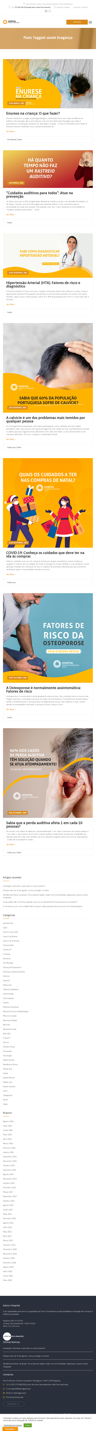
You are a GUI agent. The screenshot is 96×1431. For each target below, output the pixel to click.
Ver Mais (10, 131)
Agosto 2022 (8, 1205)
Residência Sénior (10, 1064)
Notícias (6, 1025)
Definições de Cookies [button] (13, 1425)
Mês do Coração (10, 1016)
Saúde (19, 140)
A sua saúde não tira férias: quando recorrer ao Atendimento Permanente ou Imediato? (40, 902)
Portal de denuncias (14, 1397)
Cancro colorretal (10, 932)
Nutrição (6, 1033)
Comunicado (8, 945)
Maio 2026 (7, 1134)
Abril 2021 (7, 1236)
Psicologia (7, 1055)
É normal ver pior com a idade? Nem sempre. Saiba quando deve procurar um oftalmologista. (42, 906)
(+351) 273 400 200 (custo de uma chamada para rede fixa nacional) (38, 1384)
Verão (5, 1100)
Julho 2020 (7, 1271)
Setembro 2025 (9, 1170)
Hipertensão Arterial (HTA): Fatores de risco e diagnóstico (43, 284)
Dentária (6, 958)
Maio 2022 (7, 1214)
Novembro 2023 (10, 1179)
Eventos (6, 980)
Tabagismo (7, 1095)
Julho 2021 (7, 1227)
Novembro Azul (9, 1029)
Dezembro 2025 (10, 1157)
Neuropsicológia (10, 1020)
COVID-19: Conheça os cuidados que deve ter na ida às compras (45, 554)
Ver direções (12, 1404)
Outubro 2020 (9, 1258)
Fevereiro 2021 (9, 1245)
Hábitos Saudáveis (11, 989)
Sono (5, 1091)
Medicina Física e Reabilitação (15, 1011)
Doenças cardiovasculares (14, 972)
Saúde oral (7, 1082)
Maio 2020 (7, 1280)
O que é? (6, 1038)
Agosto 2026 (8, 1121)
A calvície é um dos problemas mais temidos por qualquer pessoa (45, 419)
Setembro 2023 (9, 1187)
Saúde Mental (8, 1078)
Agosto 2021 (8, 1223)
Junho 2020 (8, 1276)
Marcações (77, 22)
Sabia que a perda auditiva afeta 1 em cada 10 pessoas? (44, 824)
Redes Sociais (8, 1060)
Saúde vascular (9, 1086)
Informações (8, 998)
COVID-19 (7, 950)
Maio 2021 (7, 1232)
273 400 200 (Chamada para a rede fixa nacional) (32, 7)
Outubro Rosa (9, 1047)
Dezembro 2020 (10, 1249)
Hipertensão (8, 994)
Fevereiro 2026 (9, 1148)
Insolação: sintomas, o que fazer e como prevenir (24, 886)
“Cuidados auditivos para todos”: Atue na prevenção (39, 194)
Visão (5, 1104)
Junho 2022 (8, 1210)
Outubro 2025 (9, 1165)
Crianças (6, 954)
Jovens (6, 1003)
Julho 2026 (7, 1126)
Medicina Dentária (11, 1007)
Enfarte (6, 976)
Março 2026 (8, 1143)
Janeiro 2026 (8, 1152)
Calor (5, 928)
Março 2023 (8, 1192)
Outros (6, 1042)
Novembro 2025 (10, 1161)
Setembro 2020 (9, 1263)
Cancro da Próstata (11, 941)
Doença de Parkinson (12, 967)
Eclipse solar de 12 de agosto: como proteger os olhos (26, 890)
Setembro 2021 (9, 1218)
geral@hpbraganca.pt (21, 1389)
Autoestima (8, 923)
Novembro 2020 (10, 1254)
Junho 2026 (8, 1130)
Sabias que (11, 447)
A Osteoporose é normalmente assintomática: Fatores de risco (43, 689)
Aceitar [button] (27, 1425)
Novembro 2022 (10, 1196)
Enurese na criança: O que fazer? (33, 113)
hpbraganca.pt (20, 1393)
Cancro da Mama (10, 936)
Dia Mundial (11, 140)
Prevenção (7, 1051)
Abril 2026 (7, 1139)
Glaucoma (7, 985)
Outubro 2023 (9, 1183)
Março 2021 (8, 1240)
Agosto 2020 (8, 1267)
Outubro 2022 (9, 1201)
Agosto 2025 (8, 1174)
